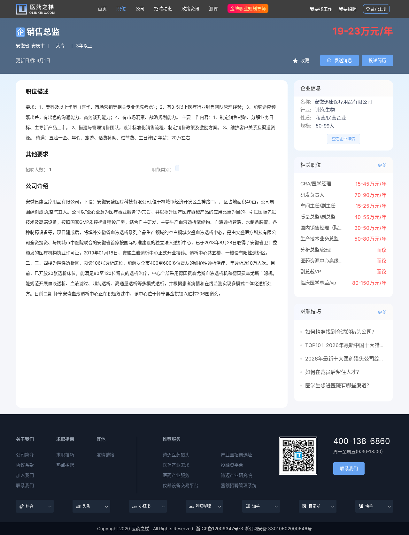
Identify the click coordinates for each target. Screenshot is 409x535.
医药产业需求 (176, 465)
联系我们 (25, 485)
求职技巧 (65, 454)
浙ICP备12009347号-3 (219, 528)
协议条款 (25, 465)
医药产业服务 (176, 475)
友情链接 (105, 454)
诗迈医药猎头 (176, 454)
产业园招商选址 (236, 454)
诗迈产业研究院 (236, 475)
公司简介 (25, 454)
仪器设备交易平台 (180, 485)
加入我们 (25, 475)
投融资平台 (232, 465)
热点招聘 (65, 465)
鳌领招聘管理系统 (239, 485)
